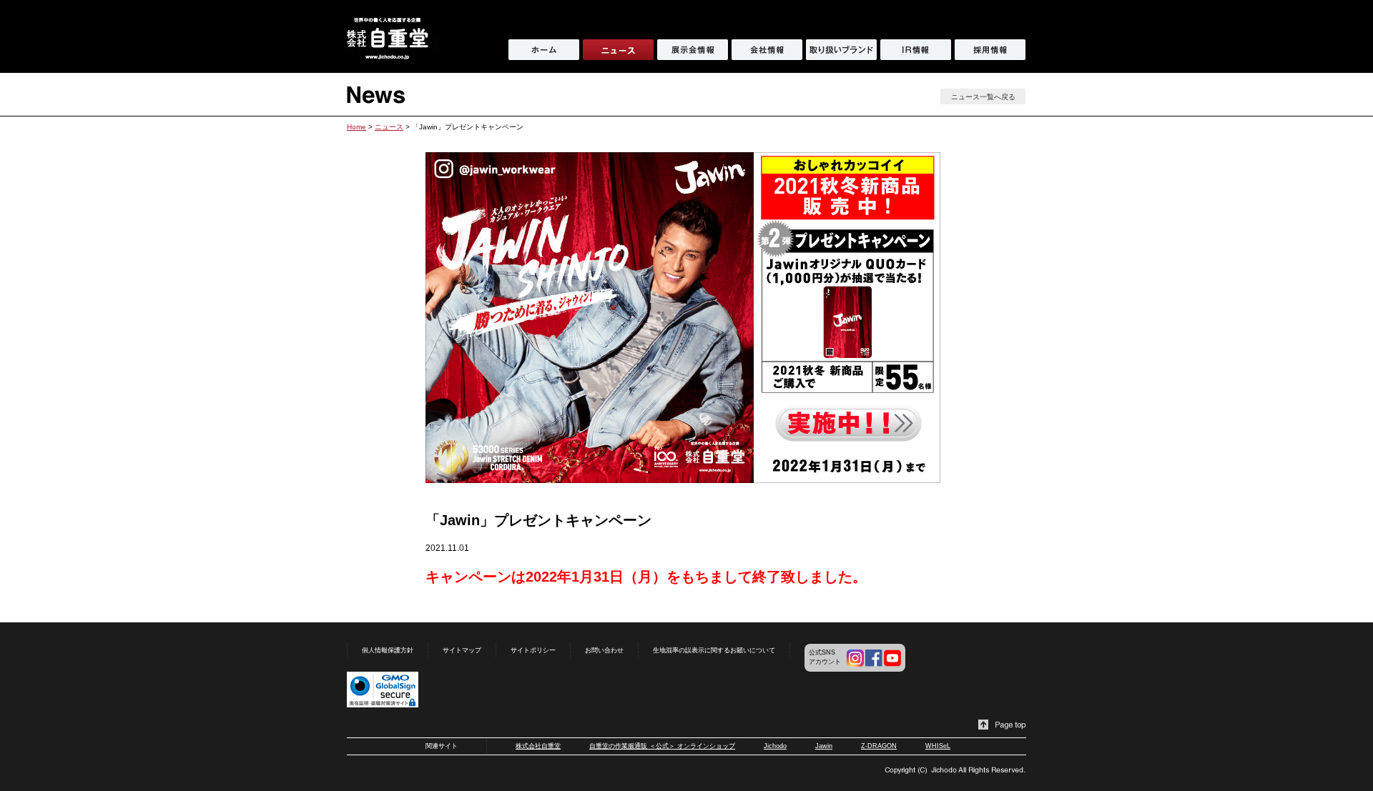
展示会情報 (692, 49)
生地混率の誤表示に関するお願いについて (714, 650)
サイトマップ (462, 650)
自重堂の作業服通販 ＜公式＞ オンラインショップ (662, 746)
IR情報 (915, 49)
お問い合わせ (604, 650)
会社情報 (767, 49)
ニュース (389, 127)
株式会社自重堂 (538, 746)
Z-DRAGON (879, 746)
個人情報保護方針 (387, 650)
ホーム (543, 49)
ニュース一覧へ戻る (983, 97)
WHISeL (937, 746)
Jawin (823, 746)
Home (356, 127)
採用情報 (990, 49)
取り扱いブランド (841, 49)
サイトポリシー (533, 650)
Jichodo (775, 746)
